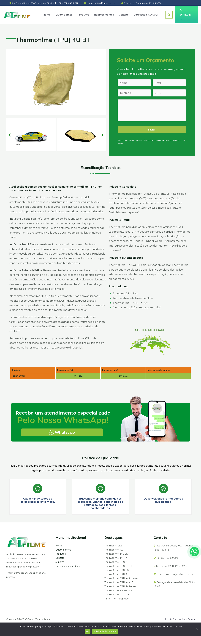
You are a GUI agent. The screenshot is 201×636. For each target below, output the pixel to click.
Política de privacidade (67, 566)
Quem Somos (64, 14)
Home (47, 14)
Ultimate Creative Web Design (179, 619)
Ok (87, 631)
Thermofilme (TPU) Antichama (121, 578)
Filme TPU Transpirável (116, 598)
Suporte (59, 562)
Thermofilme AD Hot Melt (118, 590)
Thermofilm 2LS (113, 545)
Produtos (83, 14)
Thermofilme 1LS (113, 549)
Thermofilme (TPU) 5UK (117, 570)
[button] (10, 135)
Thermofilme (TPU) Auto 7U (119, 582)
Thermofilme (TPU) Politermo (120, 586)
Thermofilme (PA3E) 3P (117, 553)
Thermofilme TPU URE (117, 594)
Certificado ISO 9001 (146, 14)
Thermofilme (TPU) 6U (116, 574)
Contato (124, 14)
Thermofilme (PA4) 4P (116, 557)
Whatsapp (186, 17)
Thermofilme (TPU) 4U (116, 562)
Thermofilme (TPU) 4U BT (118, 566)
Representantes (104, 14)
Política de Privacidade (105, 631)
